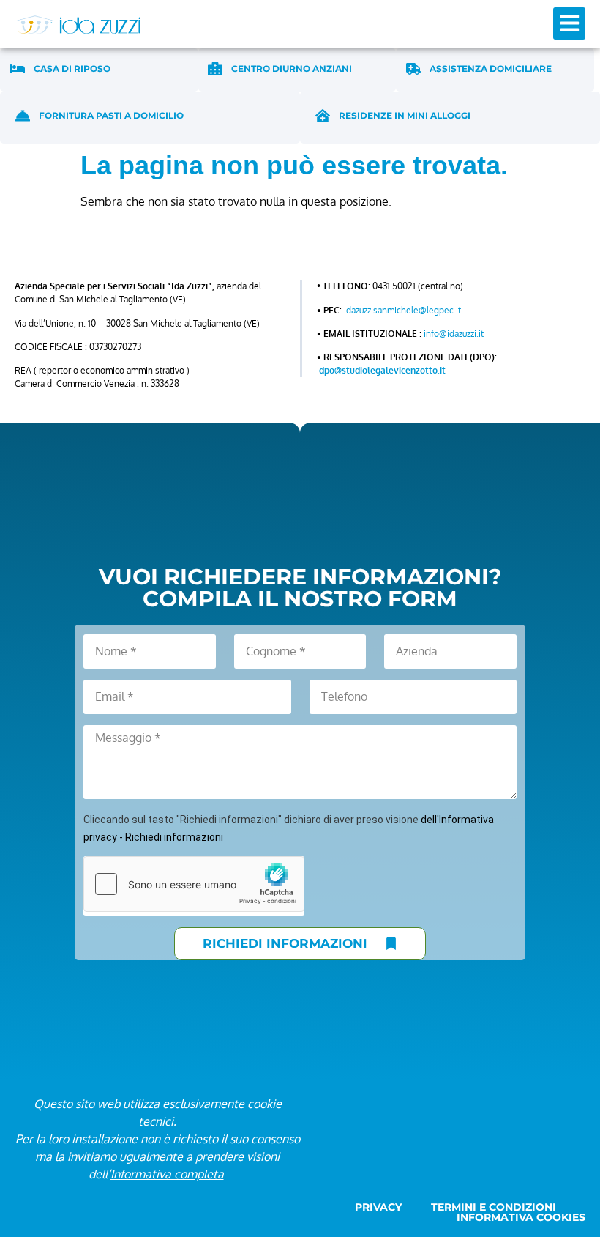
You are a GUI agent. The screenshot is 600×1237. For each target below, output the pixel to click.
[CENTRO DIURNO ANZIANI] (215, 69)
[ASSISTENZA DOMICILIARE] (413, 69)
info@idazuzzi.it (454, 333)
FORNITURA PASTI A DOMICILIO (111, 115)
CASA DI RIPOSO (72, 68)
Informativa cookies (521, 1217)
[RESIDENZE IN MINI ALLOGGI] (322, 115)
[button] (569, 23)
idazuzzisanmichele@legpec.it (402, 310)
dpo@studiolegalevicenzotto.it (382, 370)
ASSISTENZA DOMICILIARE (491, 68)
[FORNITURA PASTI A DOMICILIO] (22, 115)
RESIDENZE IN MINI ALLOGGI (404, 115)
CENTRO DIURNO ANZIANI (291, 68)
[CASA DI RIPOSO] (17, 69)
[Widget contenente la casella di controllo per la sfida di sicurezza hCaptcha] (193, 884)
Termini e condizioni (493, 1207)
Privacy (378, 1207)
